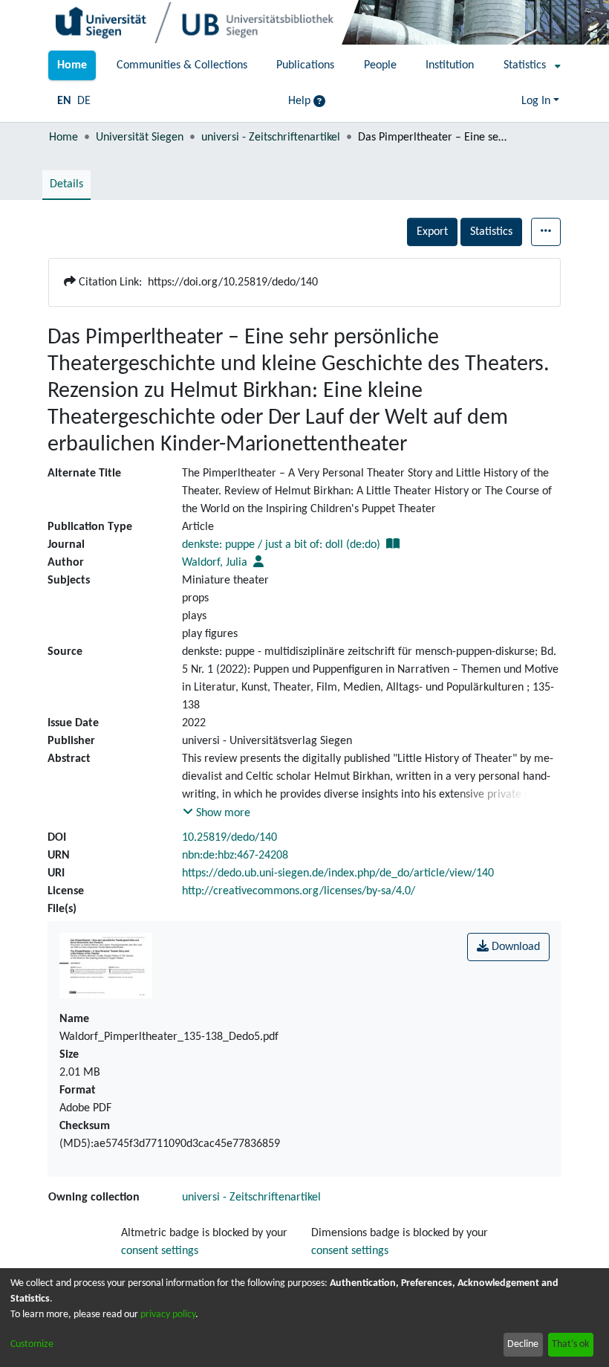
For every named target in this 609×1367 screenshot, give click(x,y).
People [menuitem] (380, 65)
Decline (522, 1344)
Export (432, 232)
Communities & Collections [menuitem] (182, 65)
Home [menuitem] (72, 65)
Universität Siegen (139, 137)
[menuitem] (528, 65)
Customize (31, 1344)
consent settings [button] (159, 1251)
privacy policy (167, 1314)
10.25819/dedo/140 (229, 838)
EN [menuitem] (64, 101)
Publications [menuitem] (305, 65)
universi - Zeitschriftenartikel (270, 137)
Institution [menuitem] (450, 65)
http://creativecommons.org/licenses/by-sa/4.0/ (298, 891)
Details (66, 184)
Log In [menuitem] (535, 101)
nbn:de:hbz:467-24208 (235, 856)
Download (514, 947)
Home (63, 137)
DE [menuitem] (84, 101)
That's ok (570, 1344)
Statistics (491, 232)
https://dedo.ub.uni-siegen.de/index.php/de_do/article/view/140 (338, 873)
